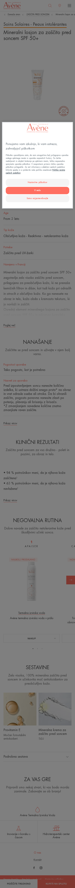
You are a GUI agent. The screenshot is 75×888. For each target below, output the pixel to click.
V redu (37, 190)
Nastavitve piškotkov (37, 182)
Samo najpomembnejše (37, 198)
